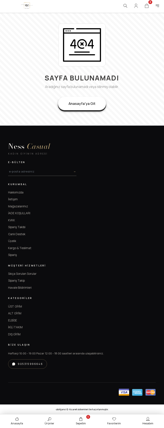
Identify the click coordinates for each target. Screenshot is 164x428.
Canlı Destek (16, 234)
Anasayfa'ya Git (82, 103)
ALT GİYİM (14, 313)
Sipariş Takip (16, 280)
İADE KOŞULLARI (19, 213)
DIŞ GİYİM (14, 334)
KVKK (11, 220)
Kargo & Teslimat (19, 248)
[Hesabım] (136, 6)
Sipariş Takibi (16, 227)
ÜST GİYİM (15, 306)
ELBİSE (12, 320)
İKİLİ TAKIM (15, 327)
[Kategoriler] (157, 6)
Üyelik (12, 241)
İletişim (13, 199)
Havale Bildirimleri (20, 288)
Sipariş (12, 255)
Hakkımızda (15, 192)
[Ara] (125, 6)
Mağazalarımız (18, 206)
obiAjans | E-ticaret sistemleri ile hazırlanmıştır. (82, 409)
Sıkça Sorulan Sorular (22, 274)
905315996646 (30, 364)
